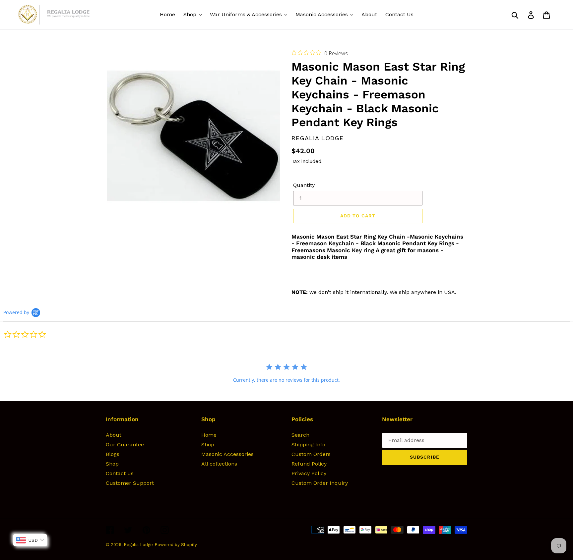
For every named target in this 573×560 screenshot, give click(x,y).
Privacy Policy (308, 473)
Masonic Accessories (227, 454)
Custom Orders (311, 454)
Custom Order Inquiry (319, 483)
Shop (112, 464)
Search (300, 435)
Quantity (304, 185)
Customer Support (130, 483)
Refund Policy (309, 464)
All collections (219, 464)
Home (209, 435)
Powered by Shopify (176, 544)
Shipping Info (308, 444)
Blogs (112, 454)
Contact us (120, 473)
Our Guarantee (125, 444)
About (113, 435)
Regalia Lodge (138, 544)
